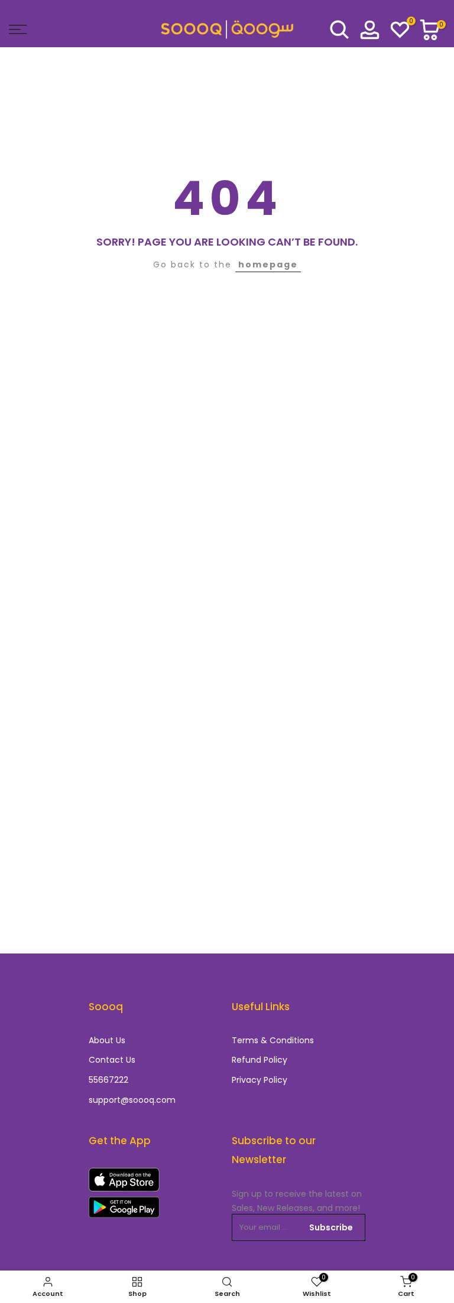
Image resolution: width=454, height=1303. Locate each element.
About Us (107, 1040)
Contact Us (112, 1060)
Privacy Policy (259, 1080)
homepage (268, 264)
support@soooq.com (132, 1100)
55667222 (108, 1080)
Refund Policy (259, 1060)
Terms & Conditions (273, 1040)
